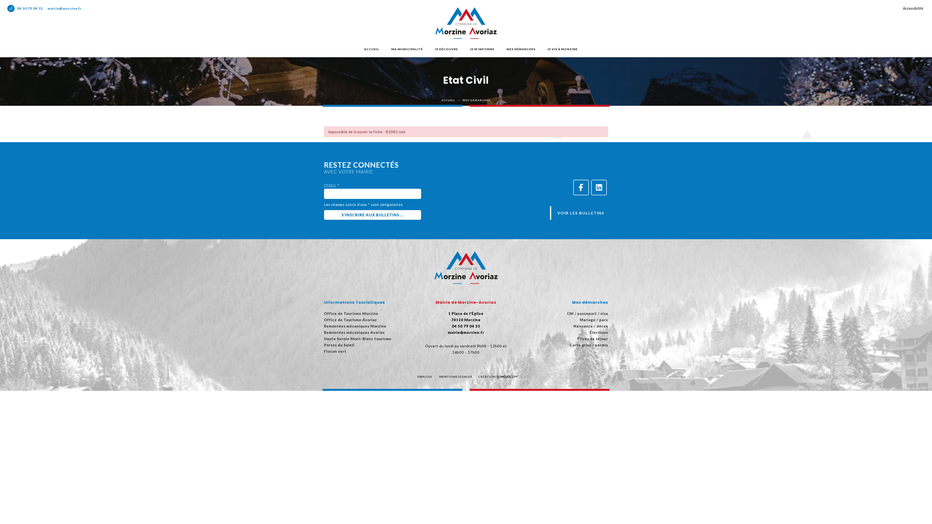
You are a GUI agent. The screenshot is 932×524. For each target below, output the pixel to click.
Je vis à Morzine (563, 49)
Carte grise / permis (589, 345)
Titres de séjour (592, 338)
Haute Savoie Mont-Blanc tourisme (357, 338)
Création (487, 376)
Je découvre (446, 49)
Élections (599, 332)
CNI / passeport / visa (587, 313)
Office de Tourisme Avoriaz (350, 320)
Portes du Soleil (339, 345)
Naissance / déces (591, 326)
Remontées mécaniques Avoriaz (354, 332)
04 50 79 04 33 (30, 8)
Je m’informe (482, 49)
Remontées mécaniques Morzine (355, 326)
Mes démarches (521, 49)
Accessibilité (913, 8)
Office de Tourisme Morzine (351, 313)
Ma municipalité (407, 49)
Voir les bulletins (580, 213)
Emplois (424, 376)
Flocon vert (335, 351)
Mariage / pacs (594, 320)
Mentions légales (455, 376)
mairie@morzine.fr (65, 8)
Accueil (371, 49)
